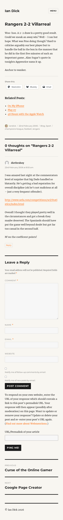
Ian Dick (12, 11)
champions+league (14, 129)
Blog (42, 126)
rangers (36, 129)
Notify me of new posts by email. (20, 380)
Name (9, 325)
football (28, 129)
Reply (8, 245)
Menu (53, 11)
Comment (11, 280)
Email (9, 339)
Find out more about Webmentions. (26, 423)
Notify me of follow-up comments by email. (25, 372)
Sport (48, 126)
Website (10, 353)
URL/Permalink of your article (22, 431)
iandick (12, 126)
